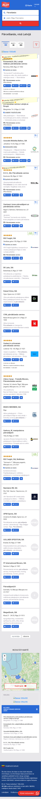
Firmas (5, 44)
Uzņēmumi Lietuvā (11, 766)
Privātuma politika (16, 792)
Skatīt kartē (19, 686)
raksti (13, 44)
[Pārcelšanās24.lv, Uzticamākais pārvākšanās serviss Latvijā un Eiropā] (34, 115)
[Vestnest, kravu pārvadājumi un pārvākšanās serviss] (34, 215)
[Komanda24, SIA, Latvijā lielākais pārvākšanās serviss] (34, 76)
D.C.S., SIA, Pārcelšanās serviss (16, 173)
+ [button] (4, 655)
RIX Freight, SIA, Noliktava (13, 459)
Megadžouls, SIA (10, 612)
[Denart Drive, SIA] (34, 298)
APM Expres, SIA (10, 514)
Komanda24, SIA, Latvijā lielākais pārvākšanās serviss (15, 63)
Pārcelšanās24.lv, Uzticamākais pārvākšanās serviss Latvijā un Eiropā (16, 104)
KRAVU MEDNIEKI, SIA (12, 407)
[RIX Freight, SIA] (34, 247)
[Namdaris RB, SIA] (34, 497)
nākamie (26, 636)
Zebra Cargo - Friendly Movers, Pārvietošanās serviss (16, 380)
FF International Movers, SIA (14, 563)
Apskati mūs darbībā (11, 179)
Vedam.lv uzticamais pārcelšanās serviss (11, 344)
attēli (21, 44)
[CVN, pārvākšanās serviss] (34, 323)
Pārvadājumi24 (9, 587)
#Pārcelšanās (7, 82)
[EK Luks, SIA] (34, 275)
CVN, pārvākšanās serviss (14, 315)
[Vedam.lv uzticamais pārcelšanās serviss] (34, 354)
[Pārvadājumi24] (16, 677)
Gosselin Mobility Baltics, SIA (15, 141)
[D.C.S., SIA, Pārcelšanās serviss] (34, 183)
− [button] (4, 659)
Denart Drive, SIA (10, 291)
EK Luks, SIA (8, 268)
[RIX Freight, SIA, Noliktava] (34, 468)
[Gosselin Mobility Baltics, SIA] (34, 149)
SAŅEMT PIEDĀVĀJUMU (13, 112)
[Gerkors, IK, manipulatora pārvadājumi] (34, 439)
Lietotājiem (5, 792)
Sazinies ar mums (10, 70)
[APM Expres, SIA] (23, 679)
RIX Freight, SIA (9, 238)
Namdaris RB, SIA (10, 488)
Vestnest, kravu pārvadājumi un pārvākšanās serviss (16, 205)
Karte (29, 5)
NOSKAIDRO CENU (11, 147)
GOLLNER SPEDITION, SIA (13, 540)
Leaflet (37, 689)
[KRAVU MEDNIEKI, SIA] (34, 414)
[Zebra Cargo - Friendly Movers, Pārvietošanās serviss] (34, 387)
